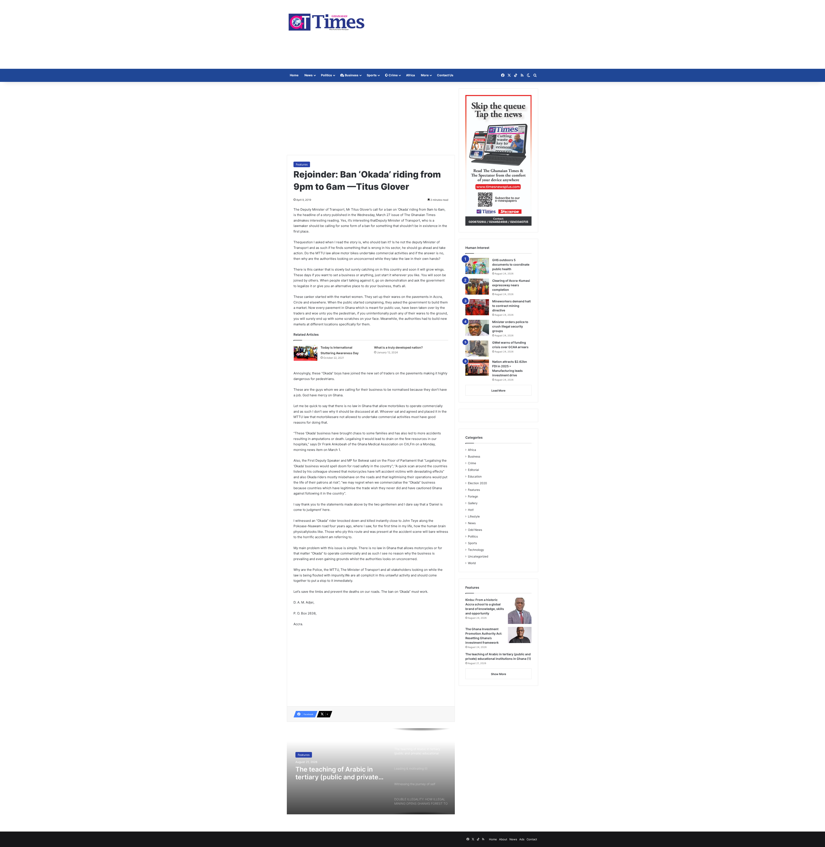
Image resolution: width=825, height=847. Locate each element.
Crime (393, 75)
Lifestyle (474, 516)
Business (351, 75)
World (472, 563)
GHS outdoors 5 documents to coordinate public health (510, 264)
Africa (410, 75)
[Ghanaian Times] (326, 21)
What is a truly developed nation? (398, 347)
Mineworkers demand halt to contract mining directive (511, 305)
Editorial (473, 470)
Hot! (471, 510)
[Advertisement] (455, 34)
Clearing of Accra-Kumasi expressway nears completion (511, 285)
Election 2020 (477, 483)
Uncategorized (478, 556)
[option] (371, 771)
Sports (372, 75)
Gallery (473, 503)
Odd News (475, 529)
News (308, 75)
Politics (326, 75)
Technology (476, 549)
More (425, 75)
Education (475, 476)
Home (294, 75)
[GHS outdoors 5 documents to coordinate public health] (477, 266)
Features (302, 164)
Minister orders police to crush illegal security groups (510, 326)
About (503, 839)
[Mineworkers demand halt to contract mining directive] (477, 307)
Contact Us (445, 75)
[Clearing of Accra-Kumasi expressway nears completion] (477, 287)
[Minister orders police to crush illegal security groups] (477, 328)
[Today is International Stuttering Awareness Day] (305, 353)
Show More (498, 674)
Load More (498, 390)
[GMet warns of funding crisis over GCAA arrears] (477, 348)
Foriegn (473, 496)
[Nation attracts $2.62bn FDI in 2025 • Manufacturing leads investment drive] (477, 368)
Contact (532, 839)
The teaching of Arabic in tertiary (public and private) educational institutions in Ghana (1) (338, 773)
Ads (521, 839)
